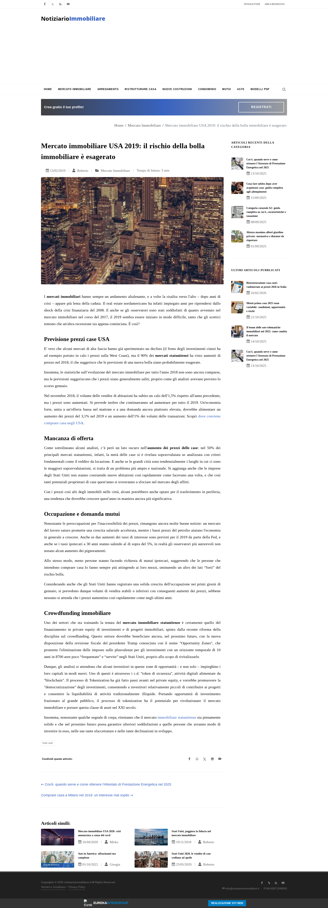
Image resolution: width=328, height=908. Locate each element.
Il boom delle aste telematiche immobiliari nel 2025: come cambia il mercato (266, 331)
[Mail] (68, 4)
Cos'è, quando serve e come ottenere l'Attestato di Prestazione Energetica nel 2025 (265, 163)
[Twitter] (52, 4)
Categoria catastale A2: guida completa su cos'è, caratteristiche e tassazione (266, 212)
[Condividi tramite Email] (220, 759)
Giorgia (114, 864)
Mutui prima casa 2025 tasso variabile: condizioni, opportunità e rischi (265, 307)
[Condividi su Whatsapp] (197, 759)
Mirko (113, 842)
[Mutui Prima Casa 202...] (237, 307)
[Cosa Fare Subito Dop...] (237, 188)
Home (119, 125)
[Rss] (60, 4)
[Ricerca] (283, 89)
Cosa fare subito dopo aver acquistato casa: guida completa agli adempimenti (264, 187)
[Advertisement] (164, 55)
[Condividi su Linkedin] (212, 759)
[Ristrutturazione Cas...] (237, 287)
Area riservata (275, 4)
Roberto (82, 171)
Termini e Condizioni (53, 886)
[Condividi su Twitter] (204, 759)
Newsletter (252, 4)
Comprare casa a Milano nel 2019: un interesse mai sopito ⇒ (87, 795)
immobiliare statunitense (177, 717)
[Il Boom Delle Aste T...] (237, 331)
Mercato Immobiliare (144, 125)
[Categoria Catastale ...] (237, 212)
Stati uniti (47, 743)
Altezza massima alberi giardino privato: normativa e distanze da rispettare (265, 236)
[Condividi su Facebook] (189, 759)
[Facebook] (45, 4)
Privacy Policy (77, 886)
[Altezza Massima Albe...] (237, 236)
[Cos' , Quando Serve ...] (237, 164)
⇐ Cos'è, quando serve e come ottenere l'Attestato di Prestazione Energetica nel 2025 (106, 784)
